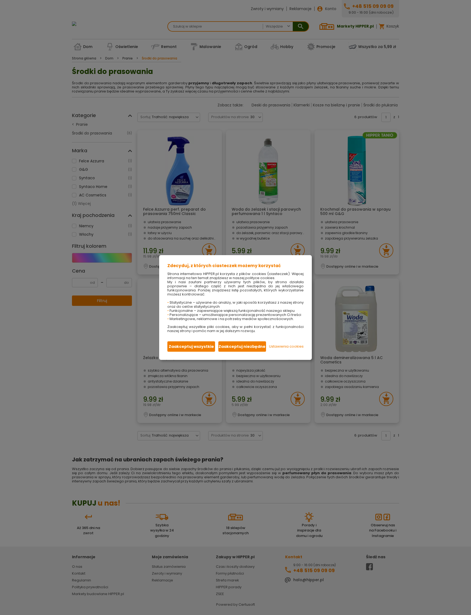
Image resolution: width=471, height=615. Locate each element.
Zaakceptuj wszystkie (191, 346)
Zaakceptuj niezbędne (242, 346)
